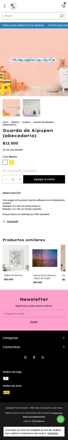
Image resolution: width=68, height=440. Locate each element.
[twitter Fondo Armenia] (42, 357)
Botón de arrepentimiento (34, 416)
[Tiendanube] (34, 421)
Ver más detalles (14, 149)
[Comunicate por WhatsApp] (61, 419)
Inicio (6, 122)
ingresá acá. (57, 413)
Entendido (53, 433)
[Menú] (5, 6)
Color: (10, 156)
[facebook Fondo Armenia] (34, 357)
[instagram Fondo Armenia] (25, 357)
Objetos (15, 122)
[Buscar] (61, 15)
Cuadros (26, 122)
